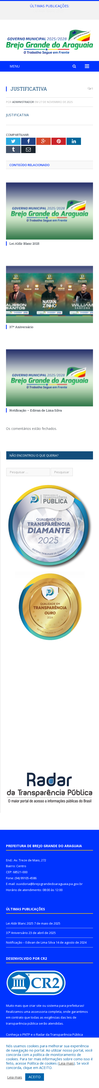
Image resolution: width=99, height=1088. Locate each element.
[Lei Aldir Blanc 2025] (49, 211)
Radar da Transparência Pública (59, 1034)
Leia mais (66, 1063)
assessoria (39, 1011)
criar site (35, 1005)
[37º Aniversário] (49, 294)
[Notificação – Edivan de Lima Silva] (49, 377)
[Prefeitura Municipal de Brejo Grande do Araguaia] (49, 41)
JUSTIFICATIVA (17, 115)
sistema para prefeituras (65, 1005)
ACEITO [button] (35, 1076)
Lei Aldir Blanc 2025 (24, 243)
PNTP (26, 1034)
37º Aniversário (48, 11)
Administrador (23, 102)
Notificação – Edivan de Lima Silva (35, 410)
